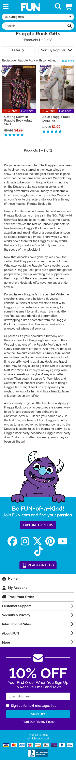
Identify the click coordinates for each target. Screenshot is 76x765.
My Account (17, 588)
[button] (69, 7)
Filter (16, 50)
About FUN (10, 633)
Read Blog (40, 565)
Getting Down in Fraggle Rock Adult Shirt (18, 120)
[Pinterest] (50, 541)
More (6, 642)
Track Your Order (21, 597)
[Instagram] (25, 541)
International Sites (16, 624)
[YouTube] (62, 541)
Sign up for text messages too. (34, 706)
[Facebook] (12, 541)
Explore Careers (38, 525)
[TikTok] (38, 551)
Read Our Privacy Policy (38, 722)
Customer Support (16, 606)
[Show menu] (5, 7)
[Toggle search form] (58, 7)
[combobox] (33, 26)
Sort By (53, 50)
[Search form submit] (69, 26)
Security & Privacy (16, 615)
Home (13, 579)
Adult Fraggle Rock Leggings (56, 118)
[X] (37, 541)
